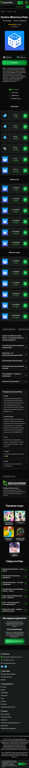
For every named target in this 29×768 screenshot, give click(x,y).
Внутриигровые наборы (8, 674)
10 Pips (15, 115)
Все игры (3, 687)
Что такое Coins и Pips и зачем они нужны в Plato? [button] (13, 346)
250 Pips (15, 147)
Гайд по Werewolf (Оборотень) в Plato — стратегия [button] (12, 597)
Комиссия (4, 720)
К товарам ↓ (14, 63)
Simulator (9, 11)
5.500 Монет (15, 199)
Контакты (4, 704)
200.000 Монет (16, 242)
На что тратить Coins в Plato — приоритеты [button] (11, 576)
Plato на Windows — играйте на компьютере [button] (11, 375)
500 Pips (15, 158)
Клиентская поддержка (8, 728)
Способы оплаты (6, 717)
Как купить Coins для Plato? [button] (10, 381)
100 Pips (15, 136)
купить (25, 116)
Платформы (4, 693)
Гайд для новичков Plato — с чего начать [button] (12, 570)
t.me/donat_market (8, 660)
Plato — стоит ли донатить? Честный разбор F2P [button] (10, 603)
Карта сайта (4, 725)
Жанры (3, 690)
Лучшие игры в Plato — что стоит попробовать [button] (12, 583)
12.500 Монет (16, 209)
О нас (2, 698)
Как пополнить (5, 714)
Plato (15, 11)
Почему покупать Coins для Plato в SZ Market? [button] (13, 367)
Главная (3, 11)
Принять (21, 764)
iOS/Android (23, 21)
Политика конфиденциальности (10, 723)
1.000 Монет (15, 188)
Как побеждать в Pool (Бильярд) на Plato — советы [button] (12, 590)
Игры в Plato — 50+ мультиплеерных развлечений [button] (12, 354)
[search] (27, 6)
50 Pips (15, 126)
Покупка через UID (6, 677)
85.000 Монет (16, 231)
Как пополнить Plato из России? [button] (12, 361)
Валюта (3, 680)
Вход (20, 3)
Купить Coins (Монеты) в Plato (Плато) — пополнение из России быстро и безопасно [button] (12, 338)
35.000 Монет (16, 220)
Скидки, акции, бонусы (8, 707)
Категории (4, 695)
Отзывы (3, 701)
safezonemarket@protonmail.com (12, 657)
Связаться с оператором (14, 641)
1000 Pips (15, 169)
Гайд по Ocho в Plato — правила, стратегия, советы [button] (12, 610)
